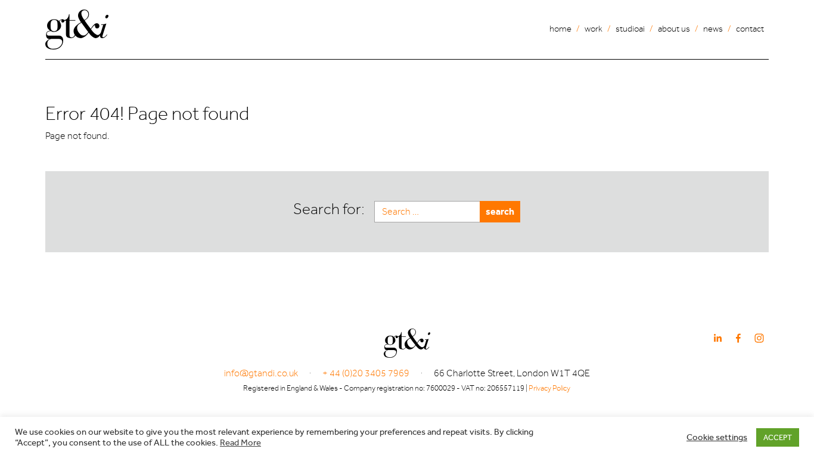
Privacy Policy (549, 387)
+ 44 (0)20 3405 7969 (365, 373)
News (713, 29)
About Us (674, 29)
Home (560, 29)
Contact (750, 29)
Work (593, 29)
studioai (630, 29)
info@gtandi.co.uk (261, 373)
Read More (240, 443)
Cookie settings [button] (716, 437)
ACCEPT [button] (777, 437)
